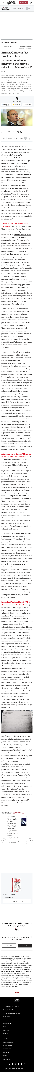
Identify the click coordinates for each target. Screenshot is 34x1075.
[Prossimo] (30, 840)
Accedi (9, 945)
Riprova (17, 992)
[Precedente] (3, 840)
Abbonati (23, 3)
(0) (23, 841)
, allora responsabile (16, 237)
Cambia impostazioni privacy (12, 1013)
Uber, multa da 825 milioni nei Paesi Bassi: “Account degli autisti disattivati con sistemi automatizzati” (13, 828)
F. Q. (3, 71)
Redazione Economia (11, 841)
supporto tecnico (6, 986)
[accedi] (30, 2)
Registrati (25, 945)
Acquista (17, 901)
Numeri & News (9, 42)
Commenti (7, 132)
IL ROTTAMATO (10, 894)
